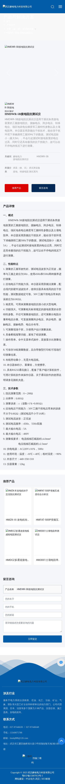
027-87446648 (32, 727)
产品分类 (11, 25)
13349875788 (16, 732)
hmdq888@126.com (19, 738)
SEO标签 (45, 779)
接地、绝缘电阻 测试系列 (25, 171)
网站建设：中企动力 (25, 779)
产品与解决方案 (18, 17)
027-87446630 (16, 727)
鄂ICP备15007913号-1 (32, 776)
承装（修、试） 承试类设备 (20, 29)
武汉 (37, 779)
